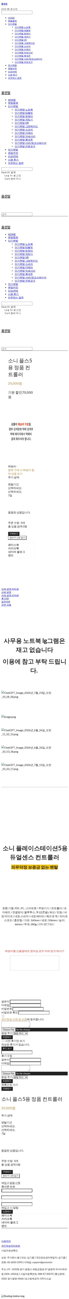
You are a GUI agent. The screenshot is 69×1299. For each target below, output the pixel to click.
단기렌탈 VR (21, 39)
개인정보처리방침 (10, 1245)
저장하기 (7, 1037)
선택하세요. (15, 488)
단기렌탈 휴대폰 (22, 55)
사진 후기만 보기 (15, 1040)
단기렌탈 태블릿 (22, 30)
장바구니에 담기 (10, 1175)
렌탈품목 (12, 20)
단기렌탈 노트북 (22, 27)
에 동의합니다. (22, 1019)
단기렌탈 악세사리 (24, 52)
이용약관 (6, 1241)
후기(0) (5, 598)
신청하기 (7, 1211)
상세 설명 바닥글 (10, 595)
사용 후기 (12, 74)
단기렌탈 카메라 (22, 49)
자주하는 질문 (15, 77)
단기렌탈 (12, 24)
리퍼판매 (12, 71)
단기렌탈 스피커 (22, 46)
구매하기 (7, 1088)
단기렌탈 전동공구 (24, 62)
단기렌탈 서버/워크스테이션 (28, 58)
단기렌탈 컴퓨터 (22, 33)
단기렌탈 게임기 (22, 36)
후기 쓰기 (7, 1048)
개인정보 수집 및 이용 (14, 1019)
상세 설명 (6, 592)
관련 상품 (6, 604)
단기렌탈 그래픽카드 (25, 43)
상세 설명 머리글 (10, 589)
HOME (11, 17)
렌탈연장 (12, 68)
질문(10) (5, 601)
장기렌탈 (12, 65)
